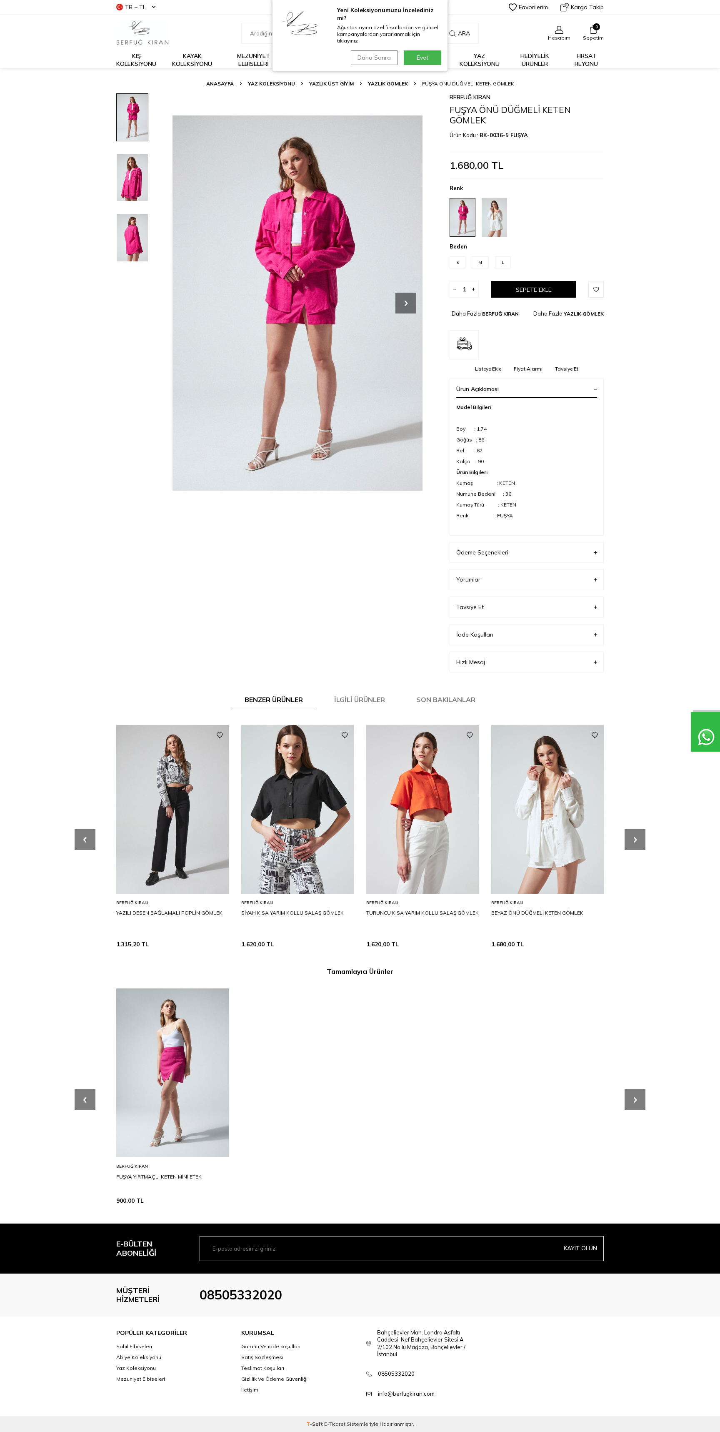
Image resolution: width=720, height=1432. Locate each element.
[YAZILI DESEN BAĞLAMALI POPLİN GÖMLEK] (172, 809)
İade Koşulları (474, 634)
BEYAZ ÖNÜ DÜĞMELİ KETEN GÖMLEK (537, 913)
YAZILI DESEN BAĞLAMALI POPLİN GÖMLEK (169, 913)
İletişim (249, 1390)
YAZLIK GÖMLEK (388, 83)
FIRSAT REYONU (586, 60)
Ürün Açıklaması (477, 389)
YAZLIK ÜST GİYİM (331, 83)
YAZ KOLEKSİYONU (271, 83)
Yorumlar (468, 579)
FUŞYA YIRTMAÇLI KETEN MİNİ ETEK (159, 1176)
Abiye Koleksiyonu (138, 1357)
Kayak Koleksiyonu (192, 60)
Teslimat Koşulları (262, 1368)
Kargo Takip (587, 7)
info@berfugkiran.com (406, 1393)
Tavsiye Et (566, 369)
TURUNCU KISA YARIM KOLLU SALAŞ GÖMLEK (422, 913)
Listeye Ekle (488, 369)
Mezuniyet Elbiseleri (253, 60)
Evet (422, 57)
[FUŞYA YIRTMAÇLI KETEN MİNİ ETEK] (172, 1072)
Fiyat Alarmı (528, 369)
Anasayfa (220, 83)
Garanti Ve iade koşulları (270, 1346)
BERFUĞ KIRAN (470, 97)
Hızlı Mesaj (470, 662)
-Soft (315, 1424)
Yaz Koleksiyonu (480, 60)
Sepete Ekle (534, 289)
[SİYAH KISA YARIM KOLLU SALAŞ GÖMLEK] (297, 809)
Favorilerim (533, 7)
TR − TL (135, 7)
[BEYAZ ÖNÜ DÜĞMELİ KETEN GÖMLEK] (547, 809)
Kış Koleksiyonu (136, 60)
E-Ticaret (334, 1424)
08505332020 (241, 1295)
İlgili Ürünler (359, 699)
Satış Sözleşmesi (262, 1357)
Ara (464, 33)
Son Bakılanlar (445, 699)
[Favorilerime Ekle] (219, 735)
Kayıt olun (580, 1248)
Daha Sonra (374, 57)
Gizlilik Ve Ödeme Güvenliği (274, 1379)
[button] (405, 303)
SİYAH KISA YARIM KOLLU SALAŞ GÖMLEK (292, 913)
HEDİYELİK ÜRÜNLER (534, 60)
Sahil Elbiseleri (134, 1346)
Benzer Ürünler (274, 699)
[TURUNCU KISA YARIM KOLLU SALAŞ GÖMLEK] (422, 809)
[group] (297, 302)
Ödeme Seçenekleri (482, 552)
